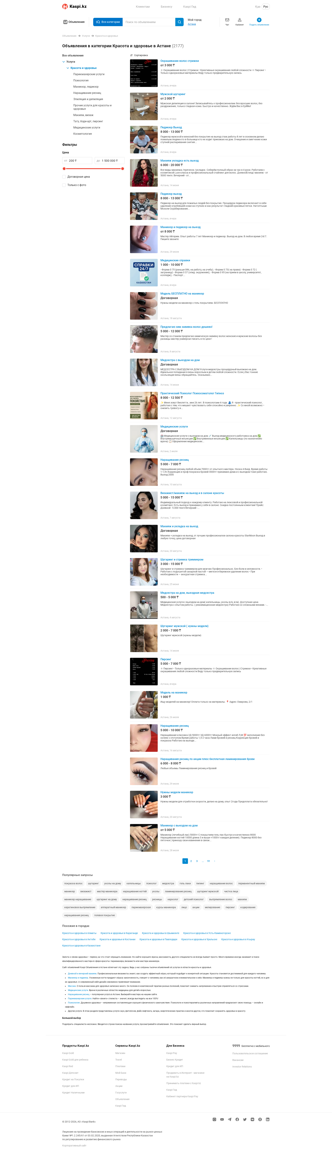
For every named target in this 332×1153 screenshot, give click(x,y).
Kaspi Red (67, 1066)
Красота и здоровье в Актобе (78, 939)
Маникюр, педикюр (86, 86)
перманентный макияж (251, 883)
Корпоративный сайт (74, 1145)
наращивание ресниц (134, 899)
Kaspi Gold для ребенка (75, 1059)
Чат (227, 25)
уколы (155, 891)
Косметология (82, 133)
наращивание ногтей (135, 891)
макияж (242, 899)
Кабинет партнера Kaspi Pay (182, 1096)
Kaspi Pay (171, 1053)
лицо (184, 907)
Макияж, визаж (83, 115)
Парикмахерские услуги (88, 74)
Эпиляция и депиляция (88, 99)
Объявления (76, 22)
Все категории (111, 22)
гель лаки (185, 883)
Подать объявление (259, 25)
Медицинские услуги (86, 127)
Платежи (120, 1066)
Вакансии (237, 1060)
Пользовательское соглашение (250, 1053)
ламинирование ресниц (178, 891)
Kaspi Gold (68, 1053)
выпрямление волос (220, 899)
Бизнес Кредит (174, 1059)
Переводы (121, 1079)
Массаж (72, 986)
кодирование (247, 907)
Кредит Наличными (73, 1092)
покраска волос (73, 883)
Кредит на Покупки (73, 1079)
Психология (81, 80)
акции (195, 907)
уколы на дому (112, 883)
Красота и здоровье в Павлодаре (158, 939)
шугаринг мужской (208, 891)
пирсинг (230, 907)
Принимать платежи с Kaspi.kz (183, 1083)
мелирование (212, 907)
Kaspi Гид (120, 1105)
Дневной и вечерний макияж (82, 973)
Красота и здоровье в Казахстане (81, 945)
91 (208, 861)
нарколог (173, 899)
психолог (151, 883)
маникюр (69, 891)
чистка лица (231, 891)
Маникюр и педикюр (78, 978)
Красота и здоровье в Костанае (117, 939)
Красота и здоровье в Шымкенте (160, 933)
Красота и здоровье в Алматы (79, 933)
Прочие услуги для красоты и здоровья (92, 107)
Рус (265, 6)
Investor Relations (242, 1066)
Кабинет (240, 25)
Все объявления (73, 55)
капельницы (134, 883)
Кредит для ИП (70, 1086)
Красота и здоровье (84, 68)
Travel (118, 1059)
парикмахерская (141, 907)
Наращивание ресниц (87, 93)
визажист (85, 891)
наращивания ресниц (76, 915)
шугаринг (93, 883)
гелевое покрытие (104, 915)
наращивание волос (221, 883)
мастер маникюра (107, 891)
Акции (118, 1086)
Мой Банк (120, 1072)
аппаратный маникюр (113, 907)
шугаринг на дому (107, 899)
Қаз (257, 6)
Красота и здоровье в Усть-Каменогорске (207, 933)
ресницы (157, 899)
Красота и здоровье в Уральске (199, 939)
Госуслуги (121, 1092)
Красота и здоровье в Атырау (238, 939)
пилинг (200, 883)
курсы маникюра (166, 907)
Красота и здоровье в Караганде (119, 933)
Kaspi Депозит (70, 1072)
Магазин (120, 1053)
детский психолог (194, 899)
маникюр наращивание (77, 899)
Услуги (70, 61)
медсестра (168, 883)
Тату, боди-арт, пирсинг (88, 121)
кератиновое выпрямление (79, 907)
